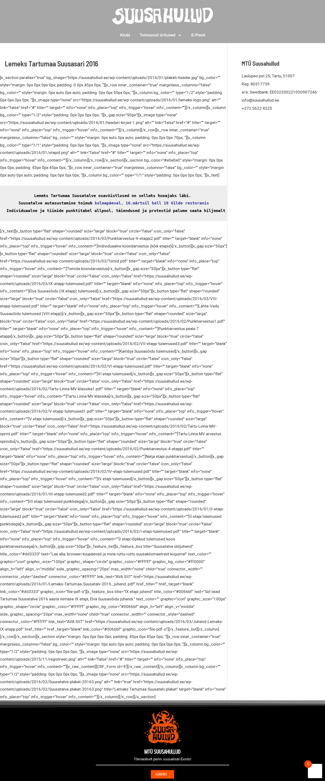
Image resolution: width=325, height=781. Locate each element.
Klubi (125, 35)
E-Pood (198, 35)
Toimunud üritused (157, 35)
